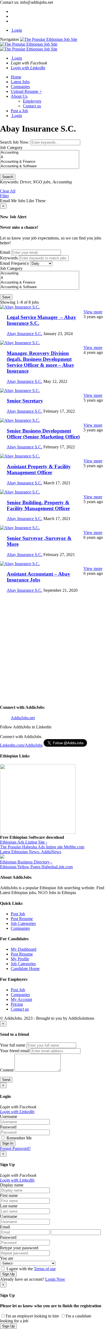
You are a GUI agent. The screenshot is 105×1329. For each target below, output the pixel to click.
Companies (20, 86)
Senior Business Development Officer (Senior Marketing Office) (43, 434)
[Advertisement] (52, 649)
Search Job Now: (15, 142)
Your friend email (15, 1050)
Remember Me (18, 1138)
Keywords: (9, 182)
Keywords (9, 258)
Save (6, 297)
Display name (11, 1185)
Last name (9, 1206)
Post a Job (19, 110)
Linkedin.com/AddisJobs (21, 745)
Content (6, 1070)
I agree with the (30, 1268)
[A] (39, 157)
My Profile (20, 959)
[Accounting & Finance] (39, 161)
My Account (21, 999)
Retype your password (19, 1248)
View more (92, 312)
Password (8, 1127)
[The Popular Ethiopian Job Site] (38, 44)
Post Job (18, 914)
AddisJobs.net (23, 718)
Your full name (12, 1045)
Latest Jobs (20, 81)
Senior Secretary (25, 401)
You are (6, 1258)
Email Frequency (14, 263)
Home (16, 77)
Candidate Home (25, 968)
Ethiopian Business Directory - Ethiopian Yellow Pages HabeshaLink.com (36, 864)
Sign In (7, 1143)
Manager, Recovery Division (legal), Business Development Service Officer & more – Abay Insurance (40, 362)
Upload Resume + (26, 91)
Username (8, 1116)
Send (6, 1080)
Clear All (7, 191)
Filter (4, 196)
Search (7, 177)
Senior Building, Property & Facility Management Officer (38, 505)
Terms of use (45, 1268)
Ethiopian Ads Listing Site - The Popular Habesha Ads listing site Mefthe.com (42, 844)
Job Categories (23, 923)
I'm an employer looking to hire (32, 1316)
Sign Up (8, 1274)
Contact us (32, 106)
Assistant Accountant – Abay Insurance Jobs (38, 577)
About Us (19, 96)
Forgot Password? (15, 1148)
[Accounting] (39, 152)
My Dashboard (23, 949)
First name (9, 1195)
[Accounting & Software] (39, 166)
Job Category (11, 147)
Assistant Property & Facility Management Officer (39, 469)
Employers (32, 101)
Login (16, 30)
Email (5, 252)
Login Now (55, 1279)
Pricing (17, 1004)
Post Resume (22, 918)
